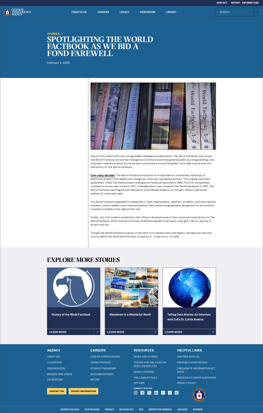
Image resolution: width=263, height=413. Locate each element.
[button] (79, 12)
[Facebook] (143, 393)
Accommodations (102, 374)
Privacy (109, 409)
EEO (141, 409)
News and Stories (146, 356)
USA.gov (182, 409)
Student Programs (103, 368)
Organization (56, 368)
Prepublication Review (192, 362)
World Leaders (144, 372)
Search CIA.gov (69, 409)
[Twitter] (149, 393)
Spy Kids (139, 383)
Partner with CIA (188, 356)
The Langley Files (145, 377)
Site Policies (92, 409)
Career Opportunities (105, 356)
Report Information (245, 3)
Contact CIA (56, 391)
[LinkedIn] (156, 393)
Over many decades (103, 175)
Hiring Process (100, 362)
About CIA (53, 356)
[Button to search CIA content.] (256, 12)
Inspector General (160, 409)
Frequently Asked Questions (196, 377)
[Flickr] (170, 393)
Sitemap (198, 409)
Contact (222, 3)
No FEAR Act (126, 409)
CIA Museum (54, 379)
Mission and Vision (59, 374)
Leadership (54, 362)
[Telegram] (177, 393)
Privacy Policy (186, 383)
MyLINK (94, 379)
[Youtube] (163, 393)
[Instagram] (136, 393)
